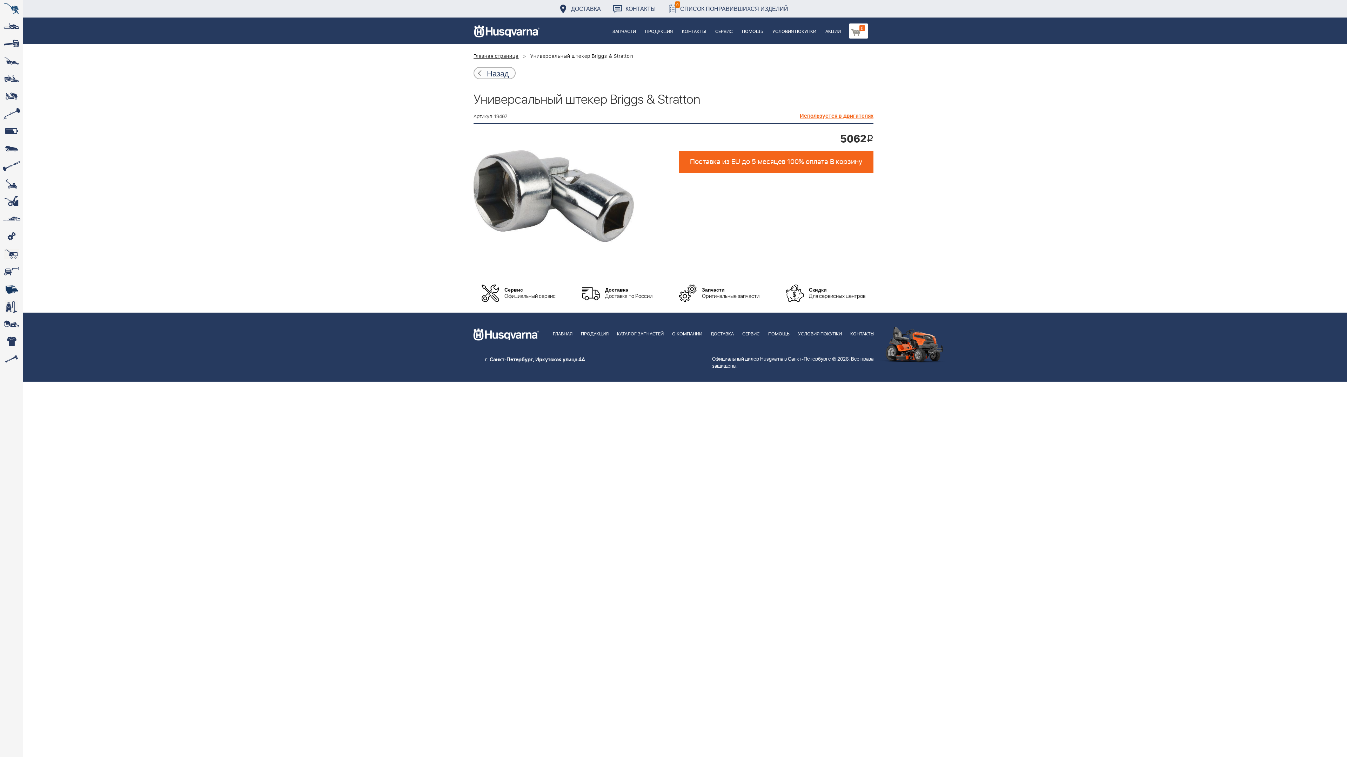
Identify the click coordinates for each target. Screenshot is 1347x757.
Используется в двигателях (836, 116)
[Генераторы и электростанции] (11, 254)
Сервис (724, 31)
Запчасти (624, 31)
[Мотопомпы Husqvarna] (11, 289)
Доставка (586, 9)
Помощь (752, 31)
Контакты (640, 9)
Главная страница (496, 56)
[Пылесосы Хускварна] (11, 306)
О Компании (687, 334)
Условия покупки (794, 31)
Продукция (659, 31)
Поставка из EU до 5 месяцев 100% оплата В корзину (776, 162)
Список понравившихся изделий (732, 6)
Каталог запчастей (640, 334)
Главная (562, 334)
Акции (833, 31)
